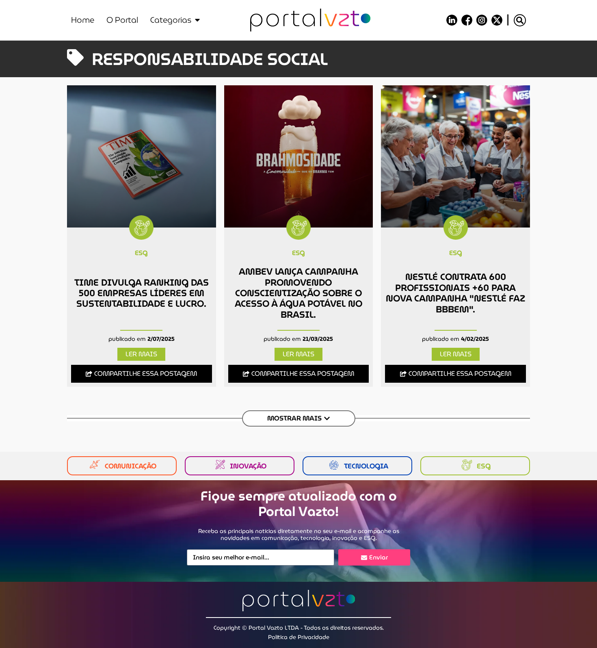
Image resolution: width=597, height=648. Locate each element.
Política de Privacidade (298, 637)
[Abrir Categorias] (197, 20)
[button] (520, 20)
